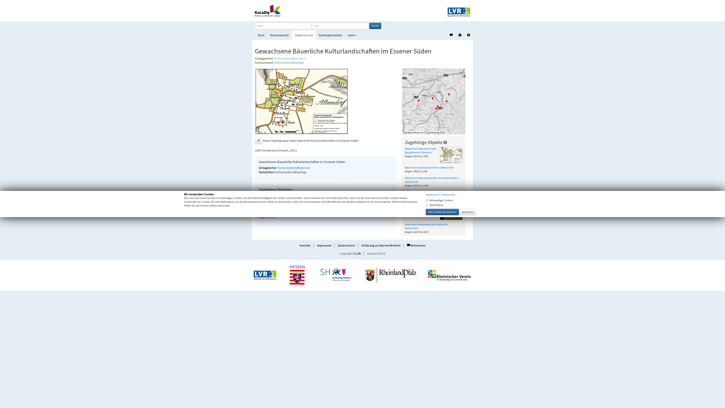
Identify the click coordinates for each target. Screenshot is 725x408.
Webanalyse (436, 205)
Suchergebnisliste (330, 35)
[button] (258, 141)
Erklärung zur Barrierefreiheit (381, 245)
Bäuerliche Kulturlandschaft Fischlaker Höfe (429, 168)
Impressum (324, 245)
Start (261, 35)
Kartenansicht (279, 35)
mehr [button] (351, 35)
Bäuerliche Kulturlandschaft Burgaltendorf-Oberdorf (420, 151)
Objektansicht (304, 35)
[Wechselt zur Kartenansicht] (436, 101)
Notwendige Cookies (441, 200)
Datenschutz (346, 245)
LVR (358, 254)
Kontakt (305, 245)
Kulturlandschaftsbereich (290, 58)
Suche (375, 26)
